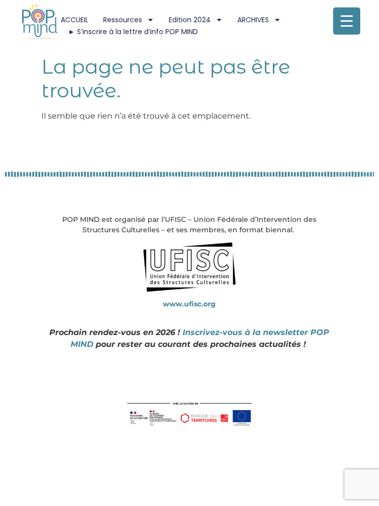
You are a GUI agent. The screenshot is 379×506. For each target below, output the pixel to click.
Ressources (122, 20)
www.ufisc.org (189, 303)
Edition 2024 (190, 20)
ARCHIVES (253, 20)
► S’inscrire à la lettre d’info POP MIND (133, 32)
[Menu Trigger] (346, 21)
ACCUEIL (74, 20)
